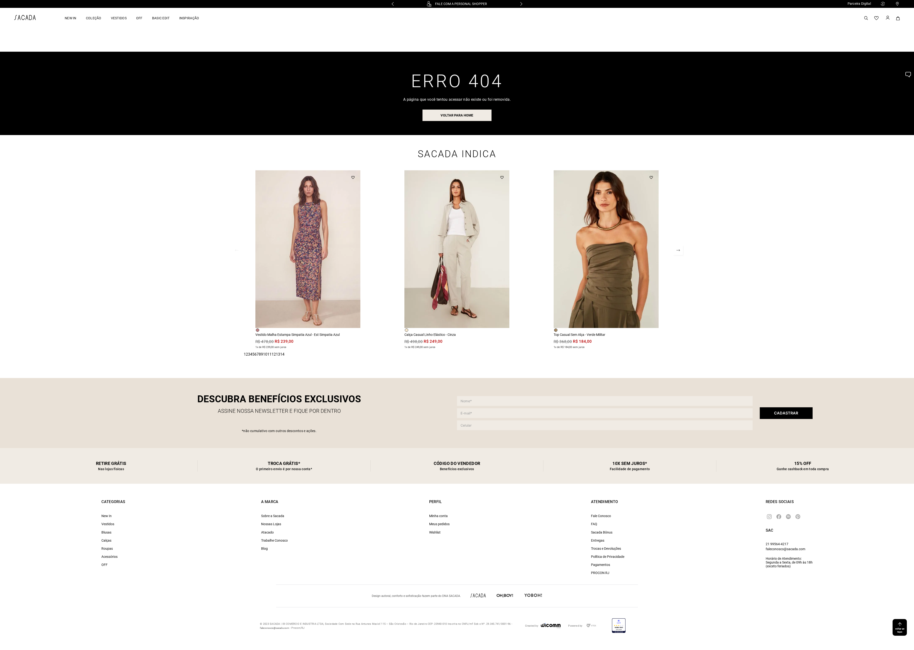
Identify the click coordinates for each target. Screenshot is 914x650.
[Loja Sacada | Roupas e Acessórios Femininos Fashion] (25, 18)
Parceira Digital (859, 3)
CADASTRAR (786, 413)
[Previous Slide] (392, 4)
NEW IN (70, 18)
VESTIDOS (119, 18)
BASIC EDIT (161, 18)
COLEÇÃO (93, 18)
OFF (139, 18)
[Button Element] (887, 18)
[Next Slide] (521, 4)
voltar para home (457, 115)
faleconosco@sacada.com (785, 549)
